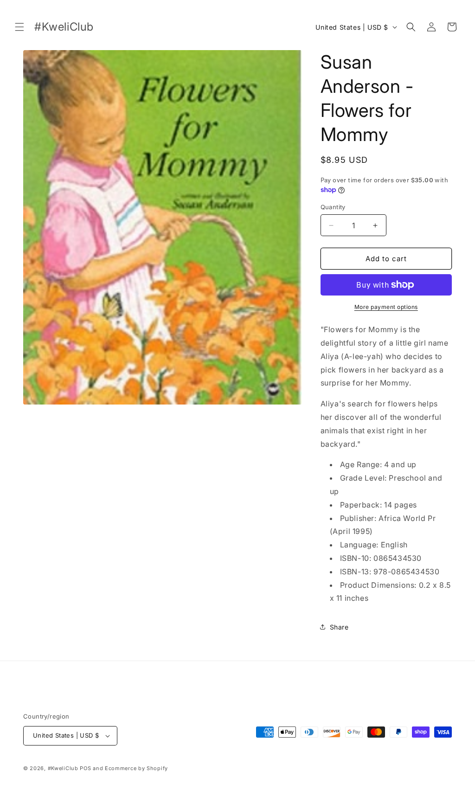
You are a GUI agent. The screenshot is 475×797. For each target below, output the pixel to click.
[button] (19, 27)
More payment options (386, 306)
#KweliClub (63, 768)
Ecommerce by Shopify (136, 768)
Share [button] (339, 627)
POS (85, 768)
